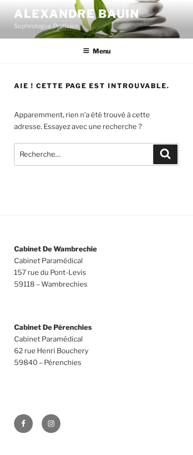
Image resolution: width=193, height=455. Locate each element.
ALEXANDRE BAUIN (77, 14)
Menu (102, 51)
